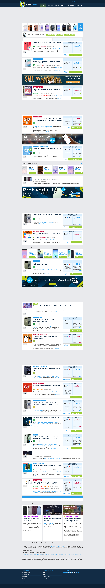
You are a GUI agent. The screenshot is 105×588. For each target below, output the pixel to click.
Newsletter (73, 1)
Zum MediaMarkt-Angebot (75, 55)
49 (24, 485)
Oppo (59, 554)
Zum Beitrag (66, 476)
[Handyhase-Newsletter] (64, 572)
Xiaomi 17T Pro (45, 580)
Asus (28, 554)
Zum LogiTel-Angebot (76, 127)
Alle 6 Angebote (66, 396)
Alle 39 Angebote (66, 413)
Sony (69, 554)
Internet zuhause (71, 5)
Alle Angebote (32, 172)
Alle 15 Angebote (65, 72)
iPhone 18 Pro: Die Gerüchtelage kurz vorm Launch (45, 179)
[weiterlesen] (35, 52)
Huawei (44, 554)
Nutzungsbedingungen (46, 585)
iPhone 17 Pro (45, 572)
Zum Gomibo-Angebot (75, 476)
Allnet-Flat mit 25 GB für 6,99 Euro (49, 239)
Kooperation (72, 585)
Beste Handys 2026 (25, 578)
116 (24, 97)
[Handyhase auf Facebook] (72, 572)
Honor (41, 554)
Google (35, 554)
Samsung (65, 554)
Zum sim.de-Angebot (76, 242)
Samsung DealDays (42, 309)
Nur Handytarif (60, 34)
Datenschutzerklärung (54, 585)
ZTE (80, 554)
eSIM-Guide (24, 576)
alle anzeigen (80, 163)
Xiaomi (77, 554)
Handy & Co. (63, 5)
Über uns (36, 585)
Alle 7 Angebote (67, 127)
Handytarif (57, 5)
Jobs (82, 1)
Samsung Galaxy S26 (46, 576)
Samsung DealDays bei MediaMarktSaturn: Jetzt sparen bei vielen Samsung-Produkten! (54, 305)
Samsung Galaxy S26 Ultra (48, 578)
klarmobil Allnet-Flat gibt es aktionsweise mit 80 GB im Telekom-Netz (48, 342)
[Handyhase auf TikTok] (78, 572)
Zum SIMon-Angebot (76, 97)
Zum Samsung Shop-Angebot (74, 159)
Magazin (77, 5)
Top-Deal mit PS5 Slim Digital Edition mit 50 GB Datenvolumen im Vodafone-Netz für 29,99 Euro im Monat (47, 491)
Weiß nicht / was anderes (70, 34)
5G (76, 559)
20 (24, 473)
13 (24, 393)
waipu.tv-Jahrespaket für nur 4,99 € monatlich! (44, 454)
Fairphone (31, 554)
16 (24, 224)
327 (24, 126)
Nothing (52, 554)
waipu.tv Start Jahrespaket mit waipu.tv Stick (52, 458)
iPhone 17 (44, 574)
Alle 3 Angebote (65, 159)
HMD (38, 554)
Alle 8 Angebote (67, 242)
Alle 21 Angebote (65, 227)
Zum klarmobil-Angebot (75, 345)
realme (62, 554)
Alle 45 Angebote (66, 330)
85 (24, 344)
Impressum (40, 585)
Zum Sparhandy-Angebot (75, 273)
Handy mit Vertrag (50, 5)
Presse (68, 585)
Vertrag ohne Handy (26, 572)
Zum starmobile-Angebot (75, 396)
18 (24, 456)
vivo (75, 554)
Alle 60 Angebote (66, 493)
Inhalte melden (61, 585)
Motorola (48, 554)
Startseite (43, 5)
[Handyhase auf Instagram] (74, 572)
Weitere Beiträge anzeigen (52, 496)
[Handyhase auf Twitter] (70, 572)
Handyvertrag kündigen (26, 580)
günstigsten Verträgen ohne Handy (57, 546)
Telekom (72, 554)
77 (24, 241)
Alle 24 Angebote (65, 55)
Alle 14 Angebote (66, 345)
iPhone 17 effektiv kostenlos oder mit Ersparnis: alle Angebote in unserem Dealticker (72, 520)
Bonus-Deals (78, 1)
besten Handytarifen (38, 544)
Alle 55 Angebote (66, 273)
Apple (25, 554)
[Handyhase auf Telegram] (66, 572)
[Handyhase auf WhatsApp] (68, 572)
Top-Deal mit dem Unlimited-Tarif (46, 222)
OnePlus (55, 554)
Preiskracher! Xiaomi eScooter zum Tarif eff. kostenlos (46, 417)
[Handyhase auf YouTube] (76, 572)
